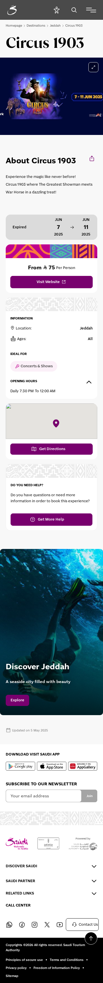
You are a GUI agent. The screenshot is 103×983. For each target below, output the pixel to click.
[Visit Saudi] (17, 843)
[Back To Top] (91, 938)
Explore (17, 700)
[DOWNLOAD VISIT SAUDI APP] (20, 766)
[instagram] (34, 924)
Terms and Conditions (67, 960)
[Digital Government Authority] (48, 843)
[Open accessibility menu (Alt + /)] (56, 10)
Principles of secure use (24, 960)
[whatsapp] (9, 924)
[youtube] (59, 924)
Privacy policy (16, 968)
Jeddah (55, 25)
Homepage (14, 25)
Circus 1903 (74, 25)
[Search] (74, 10)
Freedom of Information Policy (56, 968)
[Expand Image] (93, 67)
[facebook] (21, 924)
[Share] (92, 158)
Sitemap (12, 976)
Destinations (36, 25)
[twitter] (47, 924)
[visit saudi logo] (18, 10)
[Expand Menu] (91, 10)
